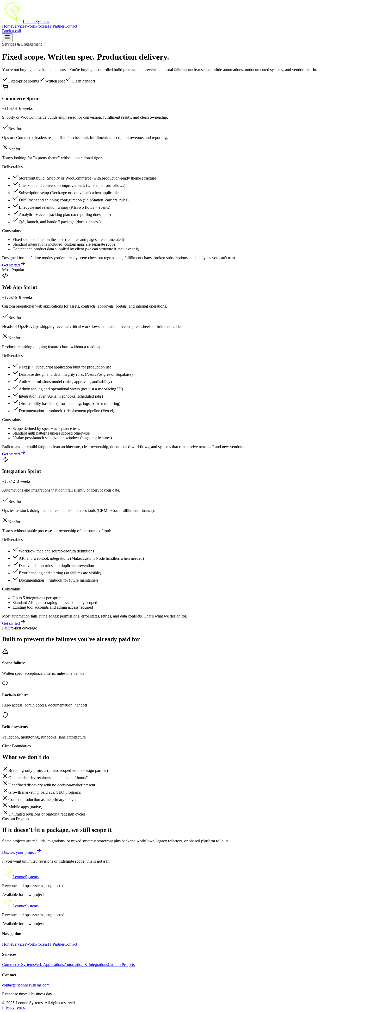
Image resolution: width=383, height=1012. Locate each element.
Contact (70, 26)
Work (30, 26)
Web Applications (49, 964)
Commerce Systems (18, 964)
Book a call (11, 31)
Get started (11, 265)
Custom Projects (121, 964)
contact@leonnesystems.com (26, 985)
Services (19, 26)
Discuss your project (19, 852)
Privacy (8, 1007)
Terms (20, 1007)
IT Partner (56, 26)
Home (7, 26)
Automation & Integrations (86, 964)
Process (41, 26)
